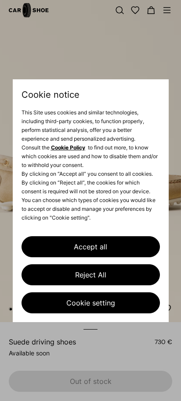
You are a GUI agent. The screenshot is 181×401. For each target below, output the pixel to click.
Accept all (90, 246)
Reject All (90, 274)
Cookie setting (90, 302)
